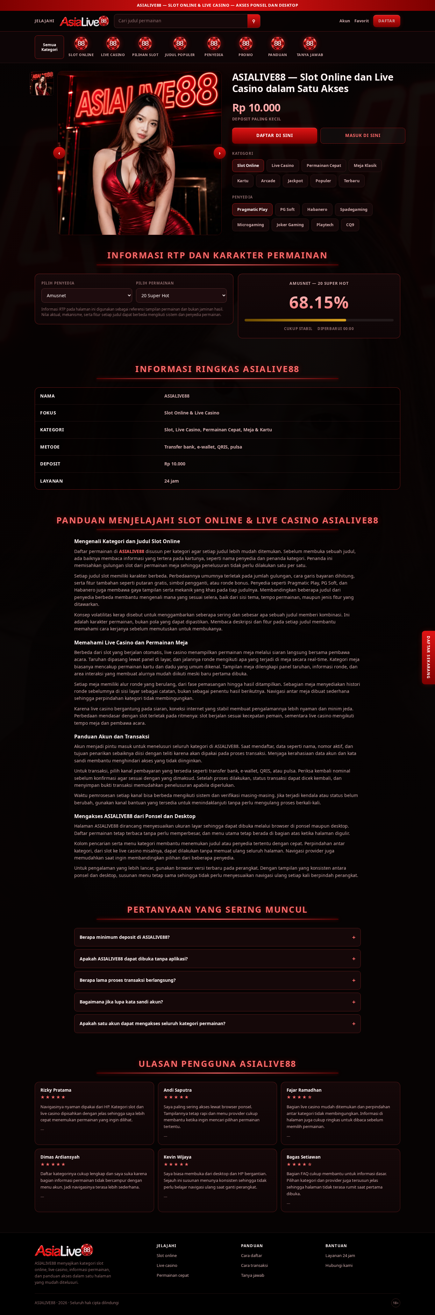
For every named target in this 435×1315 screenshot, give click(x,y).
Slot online (167, 1255)
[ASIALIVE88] (84, 21)
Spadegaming (353, 209)
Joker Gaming (290, 224)
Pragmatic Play (252, 209)
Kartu (242, 180)
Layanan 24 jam (340, 1255)
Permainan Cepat (324, 165)
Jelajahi (44, 21)
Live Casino (283, 165)
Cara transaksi (254, 1265)
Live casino (167, 1265)
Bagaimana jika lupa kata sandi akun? (121, 1002)
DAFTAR (386, 21)
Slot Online (248, 165)
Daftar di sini (274, 135)
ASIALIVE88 (131, 551)
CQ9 (350, 224)
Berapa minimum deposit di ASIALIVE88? (125, 937)
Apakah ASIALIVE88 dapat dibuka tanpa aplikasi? (134, 959)
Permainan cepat (173, 1275)
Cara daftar (251, 1255)
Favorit (361, 21)
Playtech (325, 224)
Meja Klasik (365, 165)
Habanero (317, 209)
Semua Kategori (49, 47)
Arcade (268, 180)
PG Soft (287, 209)
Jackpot (295, 180)
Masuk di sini (363, 135)
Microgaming (250, 224)
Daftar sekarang (428, 657)
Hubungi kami (339, 1265)
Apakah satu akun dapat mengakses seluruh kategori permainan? (152, 1023)
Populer (323, 180)
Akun (344, 21)
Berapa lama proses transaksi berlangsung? (128, 980)
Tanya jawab (252, 1275)
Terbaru (352, 180)
